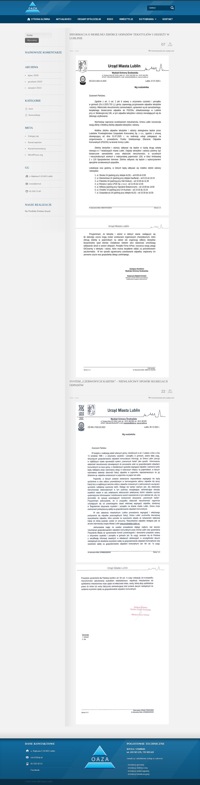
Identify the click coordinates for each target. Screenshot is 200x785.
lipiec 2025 (33, 75)
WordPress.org (35, 155)
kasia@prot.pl (35, 184)
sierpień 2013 (34, 88)
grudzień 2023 (35, 81)
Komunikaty (34, 115)
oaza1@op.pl (36, 757)
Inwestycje (126, 19)
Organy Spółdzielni (89, 19)
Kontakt (167, 19)
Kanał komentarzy (37, 148)
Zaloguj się (33, 136)
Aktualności (63, 19)
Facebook (35, 770)
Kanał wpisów (34, 142)
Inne (31, 109)
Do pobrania (146, 19)
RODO (110, 19)
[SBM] (32, 12)
